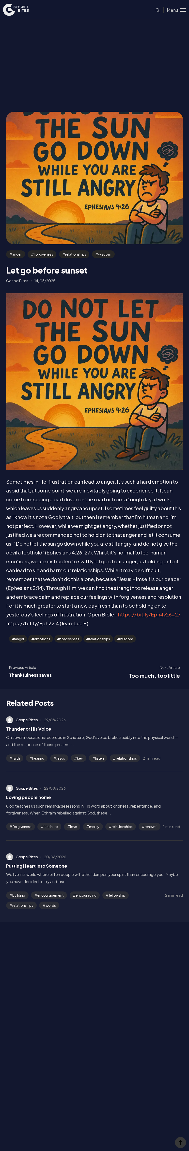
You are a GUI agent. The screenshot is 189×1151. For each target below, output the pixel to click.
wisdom (104, 254)
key (80, 758)
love (73, 826)
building (18, 895)
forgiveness (43, 254)
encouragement (50, 895)
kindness (51, 826)
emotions (42, 639)
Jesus (60, 758)
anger (17, 254)
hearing (38, 758)
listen (99, 758)
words (51, 905)
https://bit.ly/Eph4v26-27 (149, 614)
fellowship (117, 895)
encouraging (86, 895)
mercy (94, 826)
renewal (151, 826)
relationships (75, 254)
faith (16, 758)
